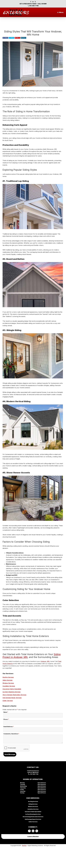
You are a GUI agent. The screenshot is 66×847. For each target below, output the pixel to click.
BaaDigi (24, 845)
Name (5, 712)
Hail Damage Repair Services (12, 698)
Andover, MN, (45, 661)
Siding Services (7, 680)
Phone (6, 719)
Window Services (8, 683)
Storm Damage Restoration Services (14, 695)
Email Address (8, 726)
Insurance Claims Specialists (12, 689)
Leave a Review (33, 836)
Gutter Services (8, 700)
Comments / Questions (11, 733)
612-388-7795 (33, 5)
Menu (61, 12)
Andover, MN (31, 772)
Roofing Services (8, 677)
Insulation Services (9, 686)
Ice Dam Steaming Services (11, 692)
